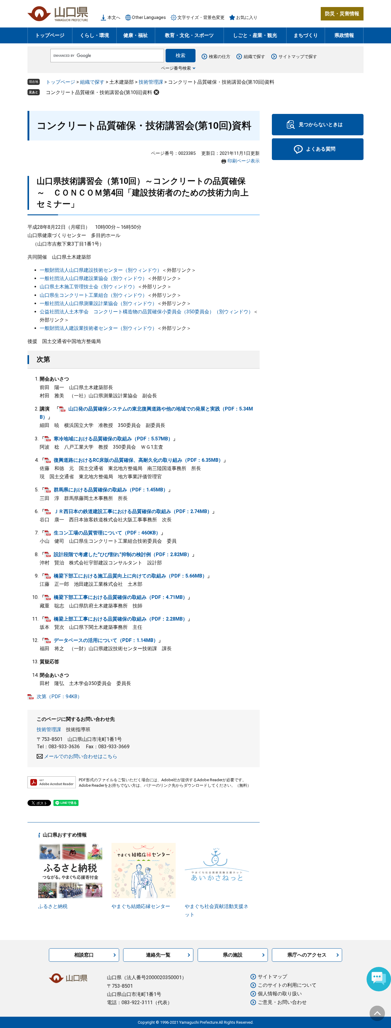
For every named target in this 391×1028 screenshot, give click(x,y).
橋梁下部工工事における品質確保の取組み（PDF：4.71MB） (121, 597)
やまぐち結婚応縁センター (140, 906)
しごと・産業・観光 (255, 35)
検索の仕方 (219, 56)
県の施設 (233, 955)
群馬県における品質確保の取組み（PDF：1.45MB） (111, 490)
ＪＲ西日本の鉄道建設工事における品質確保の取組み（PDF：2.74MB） (133, 511)
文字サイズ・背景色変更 (201, 17)
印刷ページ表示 (244, 161)
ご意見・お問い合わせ (282, 1002)
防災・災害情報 (342, 13)
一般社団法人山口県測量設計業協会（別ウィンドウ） (98, 303)
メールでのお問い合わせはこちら (80, 756)
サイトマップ (272, 976)
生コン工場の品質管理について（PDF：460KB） (107, 533)
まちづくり (306, 35)
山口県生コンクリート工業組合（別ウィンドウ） (93, 295)
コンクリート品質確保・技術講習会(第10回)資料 (99, 92)
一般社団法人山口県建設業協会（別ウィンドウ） (93, 278)
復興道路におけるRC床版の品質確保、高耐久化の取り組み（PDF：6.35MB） (138, 460)
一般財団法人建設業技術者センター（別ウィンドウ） (98, 328)
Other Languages (149, 17)
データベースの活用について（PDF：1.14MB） (106, 640)
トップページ (49, 35)
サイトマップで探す (298, 56)
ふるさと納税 (53, 906)
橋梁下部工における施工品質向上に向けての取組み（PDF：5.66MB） (130, 576)
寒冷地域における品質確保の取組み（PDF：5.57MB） (113, 439)
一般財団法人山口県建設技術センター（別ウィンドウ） (101, 270)
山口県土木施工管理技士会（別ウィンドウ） (88, 287)
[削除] (156, 92)
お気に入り (247, 17)
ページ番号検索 (176, 68)
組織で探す (254, 56)
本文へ (114, 17)
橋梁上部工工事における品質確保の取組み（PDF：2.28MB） (121, 619)
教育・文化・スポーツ (189, 35)
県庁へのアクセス (307, 955)
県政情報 (344, 35)
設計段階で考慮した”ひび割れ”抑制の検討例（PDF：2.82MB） (123, 554)
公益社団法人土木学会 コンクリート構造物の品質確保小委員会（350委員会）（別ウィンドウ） (146, 312)
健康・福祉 (135, 35)
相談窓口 (84, 955)
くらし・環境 (94, 35)
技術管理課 (151, 82)
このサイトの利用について (287, 985)
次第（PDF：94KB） (59, 696)
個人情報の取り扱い (280, 994)
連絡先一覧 (158, 955)
